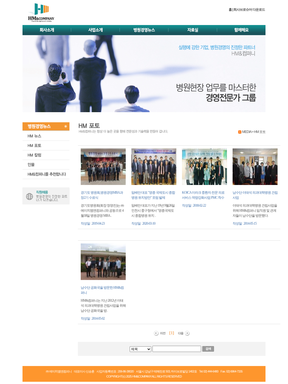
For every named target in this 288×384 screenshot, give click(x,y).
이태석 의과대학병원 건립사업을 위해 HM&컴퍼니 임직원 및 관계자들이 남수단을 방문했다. (255, 211)
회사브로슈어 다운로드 (249, 10)
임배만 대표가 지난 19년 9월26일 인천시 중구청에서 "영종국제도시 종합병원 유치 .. (153, 211)
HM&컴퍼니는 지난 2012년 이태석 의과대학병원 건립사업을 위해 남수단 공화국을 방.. (103, 306)
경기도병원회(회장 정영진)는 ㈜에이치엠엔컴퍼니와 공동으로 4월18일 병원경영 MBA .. (102, 211)
